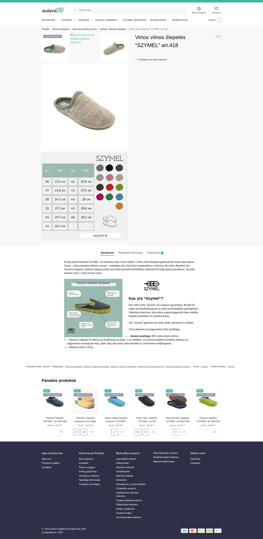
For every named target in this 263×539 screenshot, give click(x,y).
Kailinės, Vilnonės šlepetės (113, 29)
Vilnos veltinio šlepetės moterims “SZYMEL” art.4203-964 (116, 420)
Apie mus (46, 458)
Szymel (231, 366)
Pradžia (45, 29)
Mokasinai (121, 480)
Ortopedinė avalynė (126, 488)
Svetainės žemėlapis (89, 484)
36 (107, 432)
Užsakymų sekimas (89, 475)
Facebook (195, 458)
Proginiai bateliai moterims (129, 500)
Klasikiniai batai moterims (166, 457)
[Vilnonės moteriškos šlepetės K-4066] (219, 36)
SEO (60, 532)
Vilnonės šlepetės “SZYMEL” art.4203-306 (55, 420)
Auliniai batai (122, 463)
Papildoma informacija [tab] (130, 252)
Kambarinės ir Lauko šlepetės (131, 484)
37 (46, 432)
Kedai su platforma (125, 508)
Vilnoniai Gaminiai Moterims (151, 366)
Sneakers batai (123, 513)
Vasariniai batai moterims (128, 517)
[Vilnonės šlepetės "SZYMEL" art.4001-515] (216, 36)
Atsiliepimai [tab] (155, 252)
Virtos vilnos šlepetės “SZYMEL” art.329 (146, 420)
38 (53, 432)
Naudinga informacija (89, 480)
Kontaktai (216, 12)
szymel (204, 366)
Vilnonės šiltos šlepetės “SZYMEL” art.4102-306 (177, 420)
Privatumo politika (51, 463)
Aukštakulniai (122, 471)
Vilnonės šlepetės (60, 29)
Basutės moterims (125, 467)
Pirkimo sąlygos (87, 467)
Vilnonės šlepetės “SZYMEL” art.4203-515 (208, 420)
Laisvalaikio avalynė (126, 458)
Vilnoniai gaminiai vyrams (84, 29)
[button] (214, 20)
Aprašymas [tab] (107, 252)
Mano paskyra (199, 12)
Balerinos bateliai (124, 475)
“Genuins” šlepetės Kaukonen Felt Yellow (85, 420)
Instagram (195, 463)
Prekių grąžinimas (88, 471)
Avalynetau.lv (49, 532)
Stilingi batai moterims (127, 504)
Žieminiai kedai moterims (165, 453)
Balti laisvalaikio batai (163, 461)
